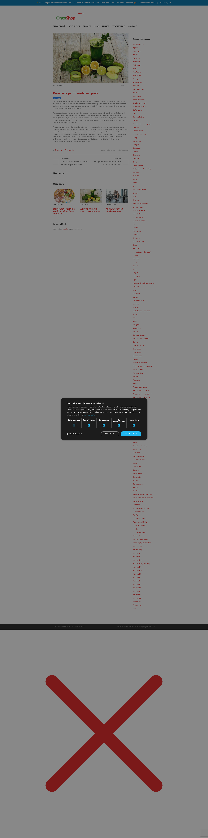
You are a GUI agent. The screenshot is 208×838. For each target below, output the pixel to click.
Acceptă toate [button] (131, 434)
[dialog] (104, 419)
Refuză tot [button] (110, 434)
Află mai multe (89, 415)
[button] (74, 434)
